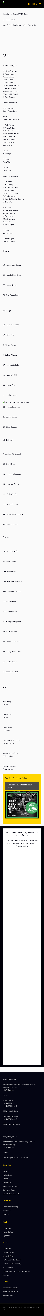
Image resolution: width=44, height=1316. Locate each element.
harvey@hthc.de (14, 1124)
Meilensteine (7, 1175)
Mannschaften (8, 1232)
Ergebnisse (6, 1236)
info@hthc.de (13, 1111)
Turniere (6, 1275)
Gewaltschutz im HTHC (11, 1194)
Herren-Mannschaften (10, 1292)
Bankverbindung (9, 1190)
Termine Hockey (9, 1252)
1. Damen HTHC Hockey (12, 1260)
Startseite (6, 14)
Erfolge (5, 1179)
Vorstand (6, 1171)
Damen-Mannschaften (10, 1288)
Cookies (5, 1214)
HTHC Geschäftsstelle (11, 1186)
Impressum (6, 1210)
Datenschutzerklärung (10, 1207)
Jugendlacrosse (8, 1295)
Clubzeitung (7, 1182)
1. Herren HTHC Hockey (12, 1264)
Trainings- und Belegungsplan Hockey (16, 1271)
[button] (36, 4)
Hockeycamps (8, 1267)
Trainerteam (7, 1228)
